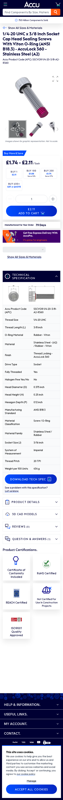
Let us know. (12, 490)
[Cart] (58, 4)
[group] (31, 97)
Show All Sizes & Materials (25, 27)
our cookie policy (26, 773)
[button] (55, 79)
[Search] (55, 12)
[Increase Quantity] (10, 199)
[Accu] (31, 4)
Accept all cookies (31, 789)
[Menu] (5, 4)
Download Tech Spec (28, 479)
